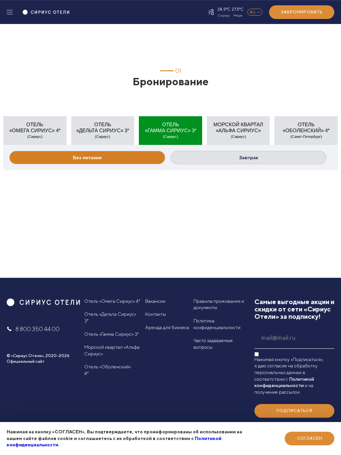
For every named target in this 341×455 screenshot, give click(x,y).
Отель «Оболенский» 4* (107, 370)
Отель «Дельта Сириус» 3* (110, 317)
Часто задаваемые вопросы (213, 344)
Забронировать (302, 11)
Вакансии (155, 301)
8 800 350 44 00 (37, 328)
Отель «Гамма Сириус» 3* (111, 334)
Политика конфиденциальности (216, 324)
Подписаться (294, 410)
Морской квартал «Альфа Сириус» (112, 350)
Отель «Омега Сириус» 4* (112, 301)
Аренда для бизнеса (167, 327)
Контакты (155, 314)
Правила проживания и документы (218, 304)
